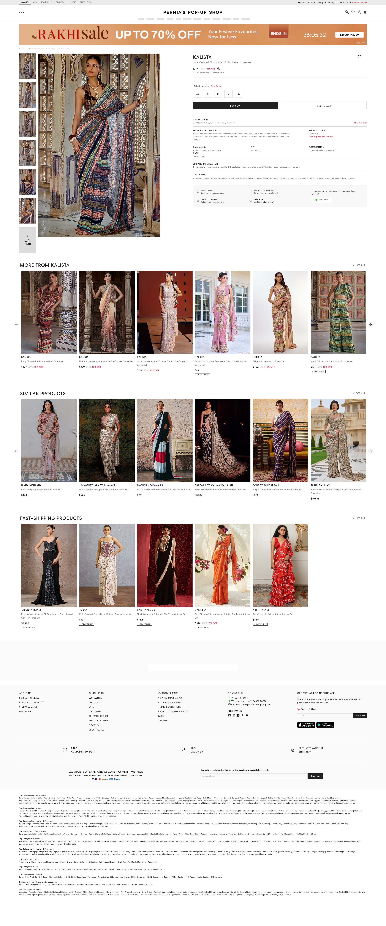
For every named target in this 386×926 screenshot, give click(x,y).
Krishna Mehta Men (280, 811)
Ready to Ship (297, 834)
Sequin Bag (212, 854)
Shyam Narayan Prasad (71, 803)
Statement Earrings (302, 852)
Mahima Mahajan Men (188, 813)
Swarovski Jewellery (206, 852)
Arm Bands (142, 852)
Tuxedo (214, 841)
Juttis (78, 854)
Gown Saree (274, 834)
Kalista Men (144, 813)
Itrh (257, 803)
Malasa (207, 803)
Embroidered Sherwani (86, 869)
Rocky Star (142, 798)
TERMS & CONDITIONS (169, 707)
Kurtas (59, 841)
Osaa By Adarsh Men (157, 798)
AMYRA (344, 824)
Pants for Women (164, 834)
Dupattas (232, 834)
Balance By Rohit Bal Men (49, 816)
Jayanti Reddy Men (69, 816)
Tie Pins (97, 841)
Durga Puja (106, 884)
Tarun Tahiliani (210, 801)
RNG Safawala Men (270, 813)
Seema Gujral (182, 801)
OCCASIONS (95, 725)
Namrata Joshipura (331, 801)
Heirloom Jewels (162, 852)
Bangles (61, 852)
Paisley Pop (61, 826)
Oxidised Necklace (43, 854)
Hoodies (122, 841)
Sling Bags (143, 854)
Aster (138, 824)
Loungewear (277, 841)
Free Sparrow (125, 877)
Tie (66, 844)
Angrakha (223, 841)
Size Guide (216, 86)
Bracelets (47, 852)
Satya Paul (61, 798)
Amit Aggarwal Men (327, 811)
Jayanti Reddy (267, 798)
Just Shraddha (189, 824)
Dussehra (80, 884)
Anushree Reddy (83, 798)
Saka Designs (165, 877)
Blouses (251, 834)
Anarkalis (32, 834)
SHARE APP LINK (360, 716)
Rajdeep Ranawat (78, 801)
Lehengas (23, 834)
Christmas (116, 884)
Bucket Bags (169, 854)
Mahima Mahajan (306, 798)
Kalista (202, 57)
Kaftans (116, 834)
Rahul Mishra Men (253, 813)
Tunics (122, 834)
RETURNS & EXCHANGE (169, 702)
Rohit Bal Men (160, 811)
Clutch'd (104, 824)
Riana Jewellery (224, 824)
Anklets (151, 852)
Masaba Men (204, 813)
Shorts (136, 841)
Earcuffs (109, 852)
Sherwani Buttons (170, 841)
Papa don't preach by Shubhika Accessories (37, 826)
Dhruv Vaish (45, 811)
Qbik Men (358, 811)
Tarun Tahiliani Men (345, 811)
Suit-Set (158, 841)
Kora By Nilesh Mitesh (107, 816)
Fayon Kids (23, 877)
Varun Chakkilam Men (88, 816)
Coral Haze (320, 824)
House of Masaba (143, 803)
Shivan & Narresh (231, 798)
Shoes (59, 854)
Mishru (317, 798)
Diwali (21, 884)
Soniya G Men (331, 813)
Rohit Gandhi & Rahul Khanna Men (293, 813)
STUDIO (72, 2)
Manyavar (218, 798)
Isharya (36, 824)
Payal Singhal (223, 801)
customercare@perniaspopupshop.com (251, 704)
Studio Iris (289, 803)
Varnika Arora (70, 824)
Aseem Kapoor (349, 803)
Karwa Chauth (138, 884)
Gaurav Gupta (236, 801)
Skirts (197, 834)
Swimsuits (223, 834)
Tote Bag (189, 854)
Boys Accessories (155, 869)
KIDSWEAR (60, 2)
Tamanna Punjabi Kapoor (305, 803)
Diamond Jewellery (270, 852)
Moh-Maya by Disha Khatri (51, 824)
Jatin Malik (23, 813)
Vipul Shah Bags (333, 824)
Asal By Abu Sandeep (100, 798)
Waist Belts (122, 854)
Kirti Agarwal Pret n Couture (197, 877)
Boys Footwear (140, 869)
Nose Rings (80, 852)
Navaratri (71, 884)
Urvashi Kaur (337, 803)
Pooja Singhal (49, 798)
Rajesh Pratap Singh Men (106, 811)
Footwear (60, 844)
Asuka (180, 811)
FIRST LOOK (85, 2)
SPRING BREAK (344, 813)
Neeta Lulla (303, 801)
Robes (129, 841)
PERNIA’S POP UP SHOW (31, 702)
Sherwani (51, 841)
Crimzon (104, 826)
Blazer (107, 869)
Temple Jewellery (254, 852)
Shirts (43, 841)
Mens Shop (356, 841)
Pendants (174, 852)
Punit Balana (64, 801)
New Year (149, 884)
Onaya (242, 798)
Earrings (32, 852)
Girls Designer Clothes (28, 862)
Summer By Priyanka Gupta (178, 798)
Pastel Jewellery (238, 852)
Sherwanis (75, 834)
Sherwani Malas (290, 841)
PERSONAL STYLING (99, 720)
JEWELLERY (46, 2)
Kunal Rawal (189, 811)
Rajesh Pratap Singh (95, 801)
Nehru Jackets (60, 869)
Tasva (21, 811)
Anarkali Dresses (102, 862)
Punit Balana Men (311, 811)
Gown (91, 834)
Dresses (84, 834)
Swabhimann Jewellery (172, 824)
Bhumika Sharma (348, 801)
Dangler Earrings (318, 852)
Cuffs (39, 852)
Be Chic (311, 824)
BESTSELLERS (95, 697)
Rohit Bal (146, 801)
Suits (65, 841)
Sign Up (315, 775)
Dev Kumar (266, 811)
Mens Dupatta (244, 841)
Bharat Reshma (245, 811)
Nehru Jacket (34, 841)
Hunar (144, 824)
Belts (73, 854)
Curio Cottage (25, 824)
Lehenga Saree (262, 834)
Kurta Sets (42, 834)
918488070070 (359, 2)
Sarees (50, 834)
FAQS (161, 716)
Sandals (66, 854)
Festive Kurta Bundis (342, 841)
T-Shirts (143, 841)
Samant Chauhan (26, 803)
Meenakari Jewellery (188, 852)
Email (303, 709)
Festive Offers (310, 834)
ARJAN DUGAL (101, 813)
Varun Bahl (293, 801)
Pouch (114, 854)
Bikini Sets (189, 834)
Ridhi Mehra (207, 798)
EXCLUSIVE (94, 702)
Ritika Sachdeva (86, 826)
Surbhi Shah (40, 803)
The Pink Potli (94, 824)
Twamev (199, 811)
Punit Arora (240, 813)
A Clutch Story (276, 824)
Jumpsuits (213, 834)
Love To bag (82, 824)
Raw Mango (24, 798)
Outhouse (113, 824)
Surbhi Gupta (217, 803)
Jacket (100, 869)
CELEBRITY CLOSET (98, 716)
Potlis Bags (87, 854)
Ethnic (309, 841)
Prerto (96, 826)
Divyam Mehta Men (86, 811)
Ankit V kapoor (70, 811)
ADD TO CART (324, 105)
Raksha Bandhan (59, 884)
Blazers (151, 841)
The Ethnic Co (222, 811)
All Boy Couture (178, 877)
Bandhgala (232, 841)
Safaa (239, 803)
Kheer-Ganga (209, 811)
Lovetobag (252, 824)
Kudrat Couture (171, 813)
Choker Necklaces (26, 854)
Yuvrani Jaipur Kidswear (108, 877)
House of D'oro (203, 824)
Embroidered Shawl (252, 854)
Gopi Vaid (130, 803)
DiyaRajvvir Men (115, 813)
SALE (91, 707)
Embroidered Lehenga (56, 862)
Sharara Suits (72, 862)
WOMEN (25, 2)
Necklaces (23, 852)
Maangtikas (91, 852)
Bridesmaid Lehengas (136, 834)
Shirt (113, 869)
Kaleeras (100, 852)
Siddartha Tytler (195, 801)
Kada (53, 854)
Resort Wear (178, 834)
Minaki (213, 824)
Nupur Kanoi (336, 798)
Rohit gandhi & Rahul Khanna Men (139, 811)
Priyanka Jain (100, 803)
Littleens (154, 877)
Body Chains (131, 852)
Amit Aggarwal (316, 801)
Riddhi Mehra (110, 801)
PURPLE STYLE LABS (29, 697)
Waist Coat (87, 841)
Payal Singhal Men (226, 813)
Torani (188, 803)
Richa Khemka (249, 803)
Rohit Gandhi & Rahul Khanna (163, 801)
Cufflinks (302, 841)
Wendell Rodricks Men (28, 816)
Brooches (73, 844)
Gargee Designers (130, 813)
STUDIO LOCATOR (28, 707)
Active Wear (49, 844)
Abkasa (77, 813)
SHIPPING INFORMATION (170, 697)
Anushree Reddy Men (38, 813)
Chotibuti (53, 877)
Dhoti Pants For (124, 862)
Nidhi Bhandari (290, 824)
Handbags (106, 854)
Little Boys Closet (79, 877)
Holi (27, 884)
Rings (54, 852)
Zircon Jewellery (223, 852)
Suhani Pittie (73, 826)
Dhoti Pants (151, 834)
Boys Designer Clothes (28, 869)
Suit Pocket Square (109, 841)
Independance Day (38, 884)
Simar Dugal (198, 803)
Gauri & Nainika (253, 798)
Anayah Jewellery (239, 824)
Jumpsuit (255, 841)
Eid (49, 884)
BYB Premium (216, 877)
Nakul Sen (326, 798)
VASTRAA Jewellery (127, 824)
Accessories (265, 841)
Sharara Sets (100, 834)
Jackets (204, 834)
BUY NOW (235, 105)
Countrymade (57, 811)
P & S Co (33, 877)
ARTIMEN (69, 813)
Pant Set (39, 844)
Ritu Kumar (136, 801)
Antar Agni (71, 798)
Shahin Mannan (324, 803)
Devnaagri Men (296, 811)
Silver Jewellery (285, 852)
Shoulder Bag (200, 854)
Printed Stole (266, 854)
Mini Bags (180, 854)
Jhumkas (330, 852)
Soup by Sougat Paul (116, 803)
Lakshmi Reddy (64, 877)
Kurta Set (83, 862)
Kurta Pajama (191, 841)
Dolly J (113, 798)
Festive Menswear (26, 844)
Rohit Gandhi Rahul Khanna (255, 801)
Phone (313, 709)
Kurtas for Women (61, 834)
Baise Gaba (196, 798)
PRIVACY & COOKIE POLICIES (173, 711)
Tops (109, 834)
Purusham (234, 811)
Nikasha (284, 801)
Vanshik (120, 811)
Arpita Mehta (157, 803)
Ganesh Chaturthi (92, 884)
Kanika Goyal (87, 803)
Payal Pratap (52, 801)
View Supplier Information (321, 136)
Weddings (126, 884)
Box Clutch (222, 854)
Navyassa (92, 877)
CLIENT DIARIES (96, 729)
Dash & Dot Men (32, 811)
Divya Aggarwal (53, 803)
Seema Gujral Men (316, 813)
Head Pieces (119, 852)
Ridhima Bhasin (123, 801)
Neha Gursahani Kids (141, 877)
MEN (35, 2)
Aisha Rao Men (88, 813)
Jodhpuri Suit (204, 841)
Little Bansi (43, 877)
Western (317, 841)
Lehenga (42, 862)
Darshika (256, 811)
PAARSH (214, 813)
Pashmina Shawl (235, 854)
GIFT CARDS (95, 711)
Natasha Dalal (36, 798)
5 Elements (301, 824)
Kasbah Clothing (157, 813)
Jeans (182, 841)
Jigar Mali (265, 803)
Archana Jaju (229, 803)
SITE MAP (163, 720)
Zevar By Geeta (154, 824)
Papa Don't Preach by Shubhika (32, 801)
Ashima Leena (273, 801)
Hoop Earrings (349, 852)
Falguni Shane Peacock (127, 798)
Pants (71, 841)
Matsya (181, 803)
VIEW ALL (359, 264)
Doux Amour (264, 824)
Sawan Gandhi (171, 803)
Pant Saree (285, 834)
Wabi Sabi (171, 811)
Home (21, 49)
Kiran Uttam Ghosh (289, 798)
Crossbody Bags (156, 854)
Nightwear (242, 834)
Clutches (96, 854)
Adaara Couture (277, 803)
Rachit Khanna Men (56, 813)
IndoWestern (327, 841)
